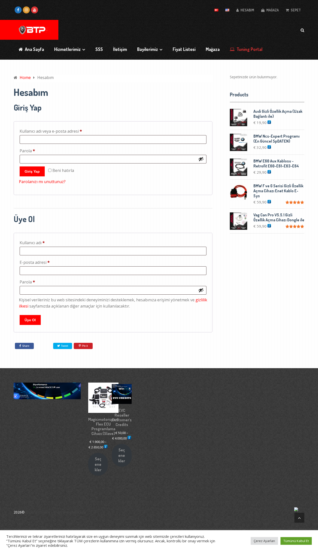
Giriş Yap (32, 171)
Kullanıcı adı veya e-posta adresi (57, 131)
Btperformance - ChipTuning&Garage (56, 512)
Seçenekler (98, 464)
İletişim (120, 49)
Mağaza (272, 10)
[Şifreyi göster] (201, 159)
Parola (34, 151)
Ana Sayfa (34, 49)
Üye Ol (30, 320)
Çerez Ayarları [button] (264, 541)
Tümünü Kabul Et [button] (296, 541)
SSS (99, 49)
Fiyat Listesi (184, 49)
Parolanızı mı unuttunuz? (42, 181)
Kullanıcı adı (39, 242)
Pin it (85, 345)
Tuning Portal (249, 49)
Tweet (64, 345)
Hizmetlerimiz (67, 49)
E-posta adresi (41, 262)
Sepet (295, 10)
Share (25, 345)
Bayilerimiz (147, 49)
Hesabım (247, 10)
